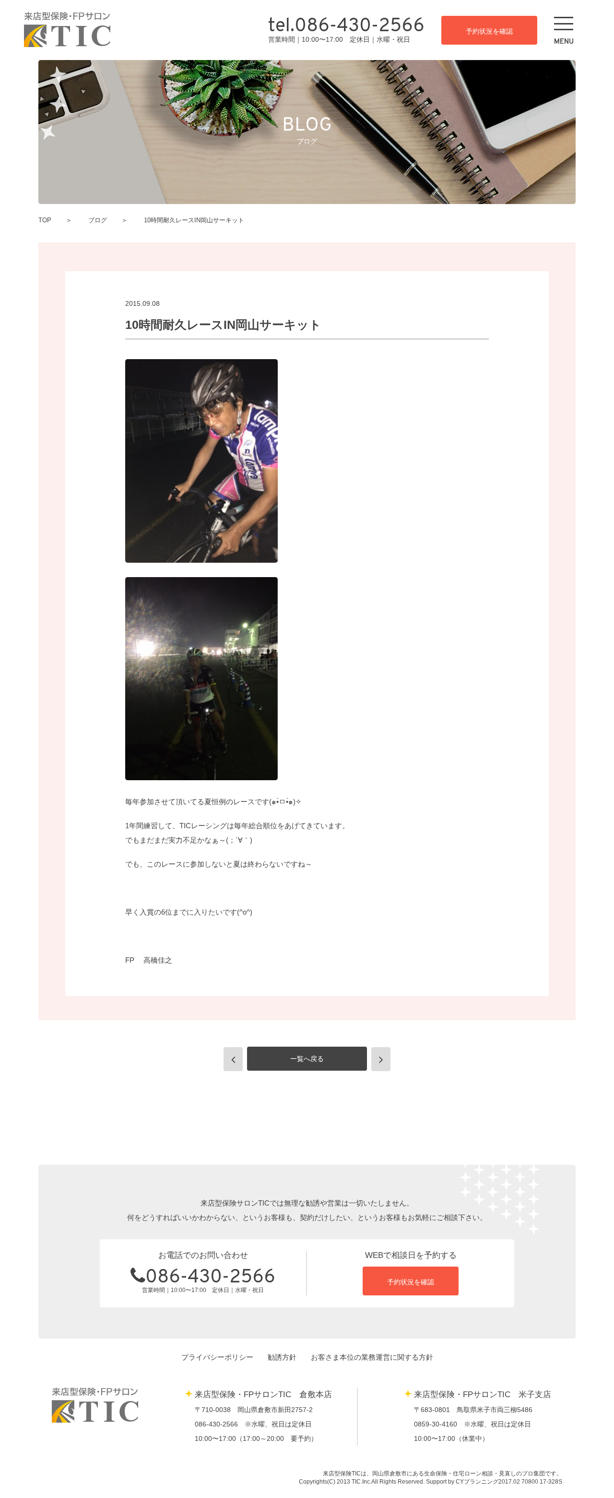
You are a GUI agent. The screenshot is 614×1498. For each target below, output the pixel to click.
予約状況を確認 (489, 31)
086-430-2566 (210, 1278)
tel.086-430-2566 (346, 26)
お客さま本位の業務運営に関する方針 (372, 1357)
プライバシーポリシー (217, 1357)
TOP (44, 220)
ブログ (97, 220)
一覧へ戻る (307, 1059)
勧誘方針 (282, 1357)
